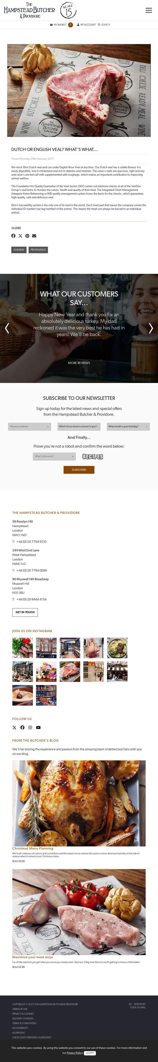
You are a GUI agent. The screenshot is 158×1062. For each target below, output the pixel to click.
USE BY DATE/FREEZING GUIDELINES (31, 1037)
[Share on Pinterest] (28, 236)
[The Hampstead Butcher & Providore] (40, 10)
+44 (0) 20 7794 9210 (31, 542)
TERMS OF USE (19, 1009)
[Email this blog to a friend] (35, 236)
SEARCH (105, 25)
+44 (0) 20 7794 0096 (31, 570)
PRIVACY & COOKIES (23, 1014)
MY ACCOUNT (88, 25)
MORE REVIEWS (79, 363)
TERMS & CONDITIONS (24, 1023)
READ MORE (18, 861)
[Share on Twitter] (21, 236)
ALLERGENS (18, 1033)
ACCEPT (90, 1053)
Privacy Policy (74, 1053)
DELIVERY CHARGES (22, 1019)
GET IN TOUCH (25, 612)
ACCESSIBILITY (20, 1028)
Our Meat (18, 250)
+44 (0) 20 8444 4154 (31, 599)
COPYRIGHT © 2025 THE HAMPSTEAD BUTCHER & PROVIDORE (45, 1004)
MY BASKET (62, 25)
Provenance (38, 250)
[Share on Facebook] (14, 236)
